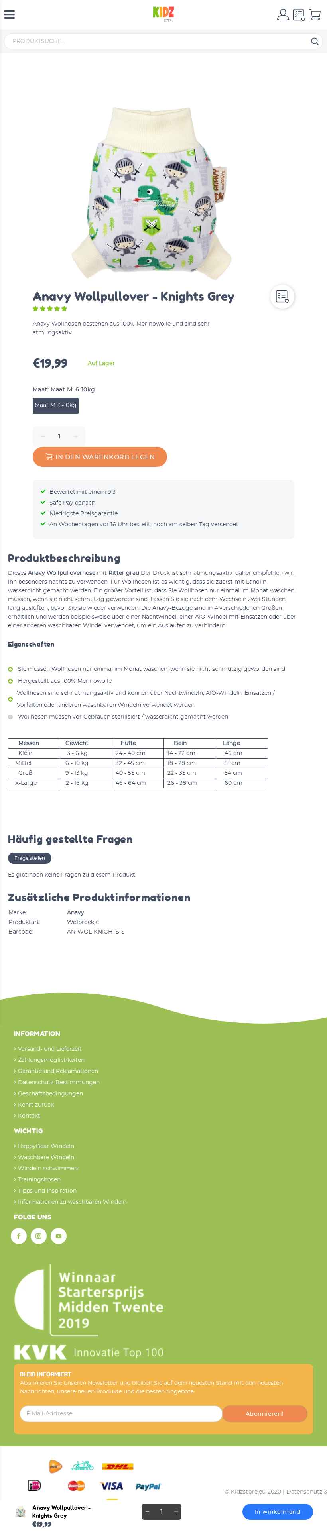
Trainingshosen (39, 1180)
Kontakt (29, 1116)
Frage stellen (29, 858)
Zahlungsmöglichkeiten (51, 1060)
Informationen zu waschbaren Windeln (72, 1202)
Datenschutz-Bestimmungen (59, 1082)
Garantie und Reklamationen (58, 1071)
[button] (51, 309)
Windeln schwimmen (48, 1168)
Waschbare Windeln (46, 1157)
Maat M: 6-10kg (56, 405)
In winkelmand (278, 1512)
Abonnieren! (265, 1414)
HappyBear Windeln (46, 1146)
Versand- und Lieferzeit (50, 1049)
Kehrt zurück (36, 1105)
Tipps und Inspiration (47, 1191)
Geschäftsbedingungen (50, 1094)
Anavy (75, 913)
